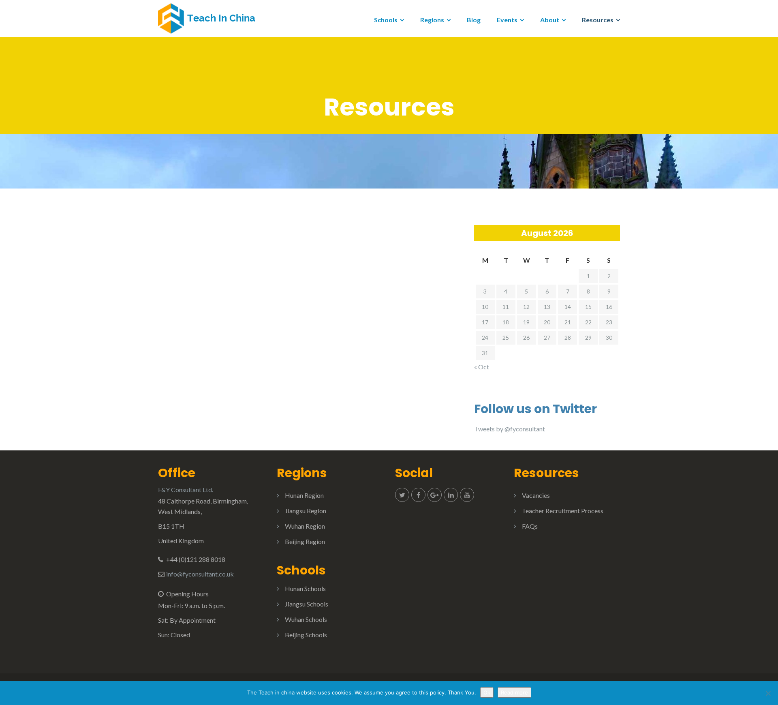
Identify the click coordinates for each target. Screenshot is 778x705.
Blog (474, 20)
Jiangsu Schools (306, 604)
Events (507, 20)
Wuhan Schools (306, 619)
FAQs (530, 526)
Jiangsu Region (305, 510)
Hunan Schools (305, 588)
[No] (768, 693)
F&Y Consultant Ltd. (185, 489)
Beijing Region (305, 541)
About (549, 20)
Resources (597, 20)
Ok (486, 692)
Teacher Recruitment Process (562, 510)
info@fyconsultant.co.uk (200, 574)
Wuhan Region (305, 526)
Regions (432, 20)
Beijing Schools (306, 635)
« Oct (481, 367)
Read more (514, 692)
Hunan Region (304, 495)
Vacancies (536, 495)
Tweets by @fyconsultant (509, 429)
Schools (386, 20)
